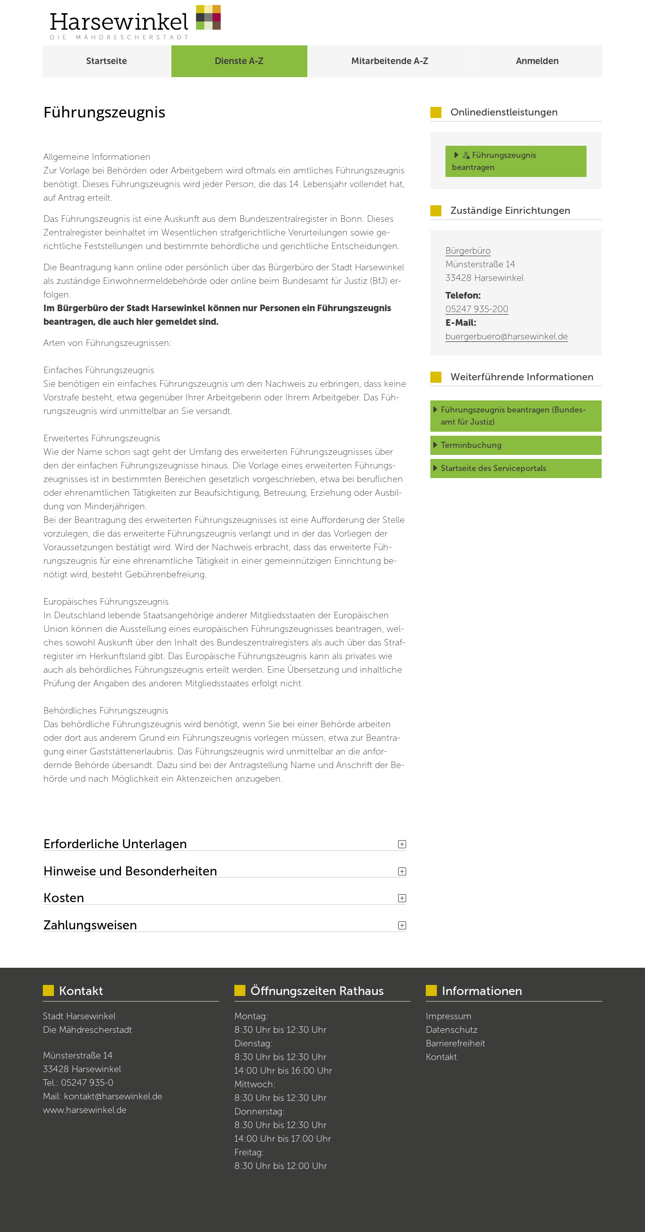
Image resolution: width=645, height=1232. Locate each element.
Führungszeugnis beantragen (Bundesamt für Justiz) (514, 416)
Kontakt (441, 1057)
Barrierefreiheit (455, 1043)
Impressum (449, 1016)
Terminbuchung (471, 445)
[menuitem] (107, 61)
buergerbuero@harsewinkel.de (506, 336)
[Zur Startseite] (135, 22)
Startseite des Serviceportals (493, 468)
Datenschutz (452, 1029)
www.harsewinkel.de (84, 1110)
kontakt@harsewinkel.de (113, 1096)
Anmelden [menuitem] (537, 61)
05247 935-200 (476, 309)
